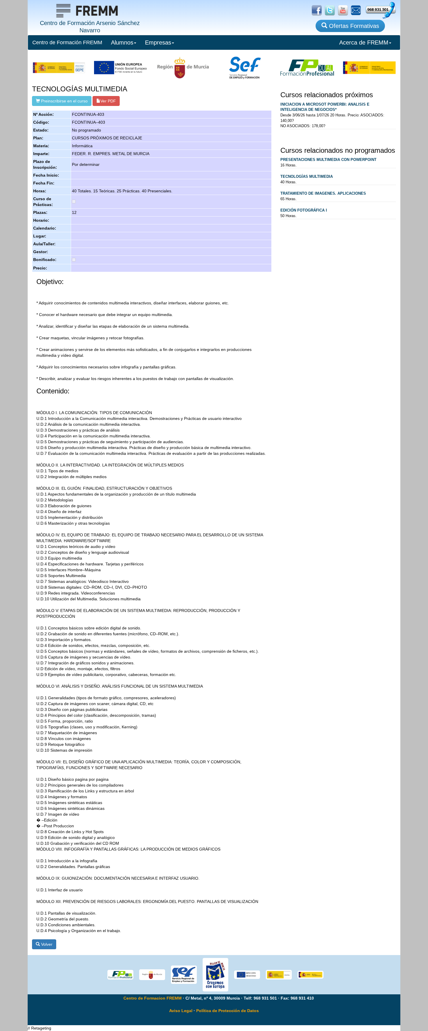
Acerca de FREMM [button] (363, 42)
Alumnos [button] (122, 42)
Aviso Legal (180, 1010)
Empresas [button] (158, 42)
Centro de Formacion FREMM (152, 998)
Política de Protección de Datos (227, 1010)
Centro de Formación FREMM (67, 42)
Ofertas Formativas (353, 26)
